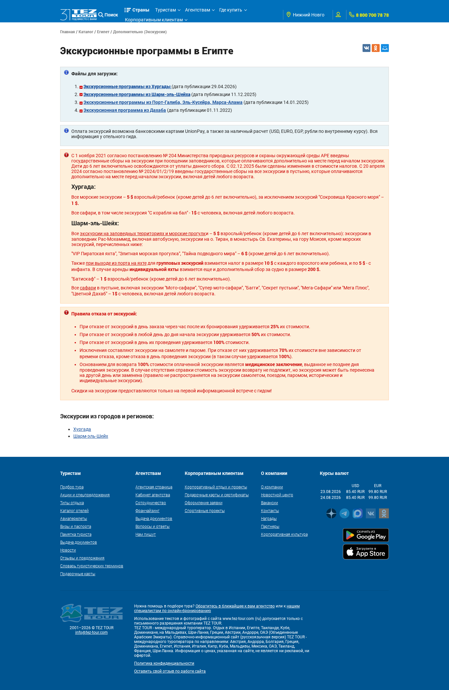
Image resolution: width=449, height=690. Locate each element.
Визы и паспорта (75, 526)
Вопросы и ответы (152, 526)
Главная (67, 31)
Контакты (270, 510)
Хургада (82, 429)
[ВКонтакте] (366, 48)
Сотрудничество (150, 502)
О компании (272, 486)
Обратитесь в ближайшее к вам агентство (235, 606)
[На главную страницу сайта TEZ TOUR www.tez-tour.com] (78, 14)
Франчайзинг (147, 510)
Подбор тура (71, 486)
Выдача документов (78, 542)
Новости (68, 550)
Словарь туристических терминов (91, 565)
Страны (141, 10)
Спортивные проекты (205, 510)
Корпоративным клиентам (154, 19)
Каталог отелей (74, 510)
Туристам (165, 9)
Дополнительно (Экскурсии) (140, 31)
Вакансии (269, 502)
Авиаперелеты (73, 518)
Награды (269, 518)
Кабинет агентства (152, 494)
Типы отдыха (72, 502)
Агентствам (197, 9)
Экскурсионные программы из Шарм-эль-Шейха (136, 94)
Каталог (86, 31)
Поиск (111, 15)
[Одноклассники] (376, 48)
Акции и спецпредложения (85, 494)
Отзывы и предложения (82, 557)
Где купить (230, 9)
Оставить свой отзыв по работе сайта (170, 671)
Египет (103, 31)
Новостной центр (277, 494)
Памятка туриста (75, 534)
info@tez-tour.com (91, 632)
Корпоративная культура (284, 534)
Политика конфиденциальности (164, 663)
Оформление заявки (204, 502)
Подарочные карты (77, 573)
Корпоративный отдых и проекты (216, 486)
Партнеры (270, 526)
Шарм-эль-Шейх (90, 436)
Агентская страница (153, 486)
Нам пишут (145, 534)
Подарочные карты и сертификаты (217, 494)
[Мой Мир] (385, 48)
